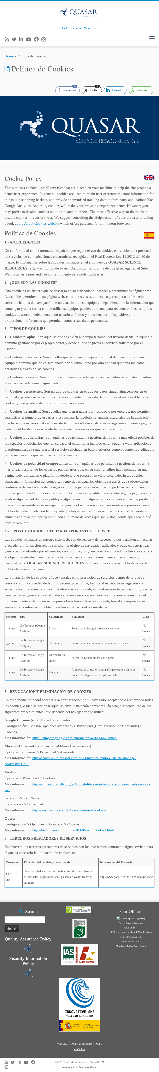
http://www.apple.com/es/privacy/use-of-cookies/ (69, 810)
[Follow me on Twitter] (15, 39)
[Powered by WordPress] (102, 1061)
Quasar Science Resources (75, 1062)
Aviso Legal (62, 1043)
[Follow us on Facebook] (37, 39)
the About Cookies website (39, 223)
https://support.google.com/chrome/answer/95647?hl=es (74, 738)
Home (9, 56)
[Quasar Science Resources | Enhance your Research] (79, 13)
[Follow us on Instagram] (44, 39)
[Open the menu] (152, 39)
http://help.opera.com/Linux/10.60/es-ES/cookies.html (73, 830)
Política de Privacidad (81, 1043)
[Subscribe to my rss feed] (8, 39)
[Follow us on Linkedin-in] (22, 39)
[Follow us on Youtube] (30, 39)
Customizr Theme (87, 1067)
